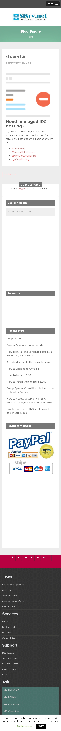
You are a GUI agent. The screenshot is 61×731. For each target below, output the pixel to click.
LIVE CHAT (13, 690)
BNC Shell (6, 621)
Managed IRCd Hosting (23, 152)
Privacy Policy (8, 590)
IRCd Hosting (18, 149)
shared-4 (15, 56)
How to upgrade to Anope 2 (23, 369)
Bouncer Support (9, 669)
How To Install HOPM (19, 375)
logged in (23, 189)
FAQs (4, 675)
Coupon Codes (8, 606)
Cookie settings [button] (24, 726)
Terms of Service (9, 595)
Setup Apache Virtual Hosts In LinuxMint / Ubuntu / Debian (30, 390)
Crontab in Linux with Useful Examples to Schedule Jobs (29, 411)
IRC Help (12, 697)
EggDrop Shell (8, 627)
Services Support (9, 658)
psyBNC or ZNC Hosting (24, 156)
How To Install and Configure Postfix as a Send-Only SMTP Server (29, 354)
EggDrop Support (10, 664)
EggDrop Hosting (20, 159)
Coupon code (14, 339)
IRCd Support (8, 653)
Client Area (13, 711)
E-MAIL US (13, 704)
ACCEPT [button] (41, 726)
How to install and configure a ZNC (26, 382)
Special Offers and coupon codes (25, 345)
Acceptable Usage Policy (13, 601)
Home (30, 37)
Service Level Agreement (13, 585)
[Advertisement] (30, 252)
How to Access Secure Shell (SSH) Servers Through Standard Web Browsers (30, 401)
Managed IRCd (8, 638)
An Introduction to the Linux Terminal (29, 362)
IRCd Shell (6, 632)
